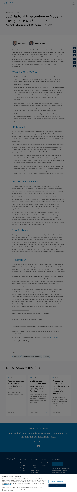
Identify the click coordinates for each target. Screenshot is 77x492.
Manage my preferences (57, 481)
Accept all (57, 485)
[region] (38, 483)
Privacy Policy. (8, 484)
